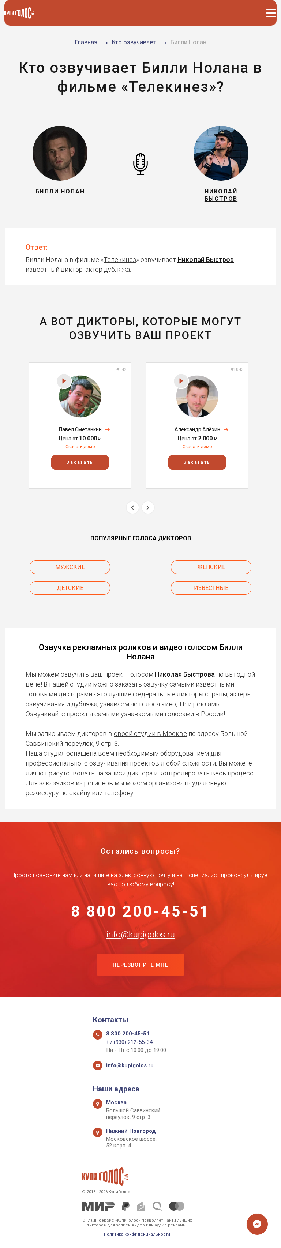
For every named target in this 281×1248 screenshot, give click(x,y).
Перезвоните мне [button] (140, 965)
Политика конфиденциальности (137, 1234)
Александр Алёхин (197, 429)
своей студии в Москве (150, 733)
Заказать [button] (80, 462)
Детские (70, 587)
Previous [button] (132, 507)
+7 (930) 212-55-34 (129, 1042)
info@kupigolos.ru (140, 934)
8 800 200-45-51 (140, 911)
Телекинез (120, 259)
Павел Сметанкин (80, 429)
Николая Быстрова (185, 674)
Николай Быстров (205, 259)
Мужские (70, 567)
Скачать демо (80, 446)
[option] (80, 425)
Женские (211, 567)
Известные (211, 587)
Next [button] (148, 507)
